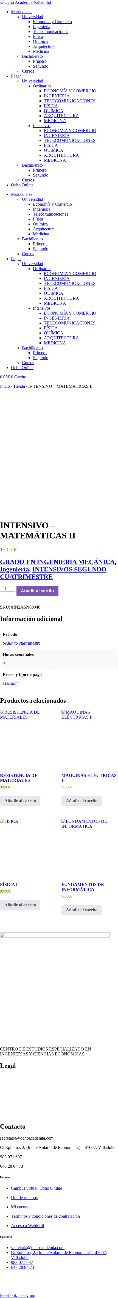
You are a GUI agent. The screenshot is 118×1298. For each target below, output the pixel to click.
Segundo (40, 66)
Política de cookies (16, 1077)
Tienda (19, 386)
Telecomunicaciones (50, 31)
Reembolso (9, 1096)
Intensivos (41, 125)
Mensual (10, 683)
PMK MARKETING (47, 1286)
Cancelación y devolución (22, 1086)
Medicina (41, 51)
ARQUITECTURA (61, 115)
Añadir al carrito (37, 590)
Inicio (5, 386)
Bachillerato (32, 56)
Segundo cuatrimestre (21, 643)
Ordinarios (42, 86)
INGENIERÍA (57, 96)
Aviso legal (9, 1114)
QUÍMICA (53, 110)
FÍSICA (51, 105)
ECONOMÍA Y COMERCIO (70, 91)
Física (38, 36)
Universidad (32, 16)
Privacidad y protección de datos (28, 1105)
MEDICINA (55, 120)
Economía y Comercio (52, 21)
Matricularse (21, 11)
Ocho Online (22, 185)
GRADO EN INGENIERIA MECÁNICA (57, 561)
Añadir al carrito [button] (20, 800)
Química (40, 41)
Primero (40, 61)
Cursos (28, 71)
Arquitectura (44, 46)
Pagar (16, 76)
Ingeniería (41, 26)
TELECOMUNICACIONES (69, 100)
